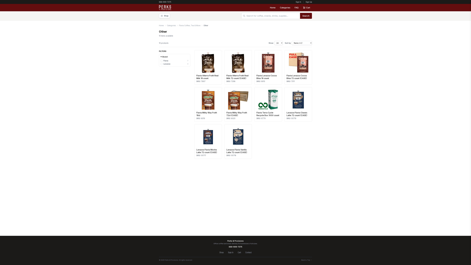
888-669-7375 (165, 2)
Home (272, 7)
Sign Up (309, 2)
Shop (221, 252)
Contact (248, 252)
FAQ (297, 7)
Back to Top (305, 260)
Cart (308, 7)
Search (305, 16)
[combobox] (271, 16)
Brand (165, 57)
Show (271, 43)
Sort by (288, 43)
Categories (285, 7)
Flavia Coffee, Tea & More (189, 25)
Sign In (298, 2)
